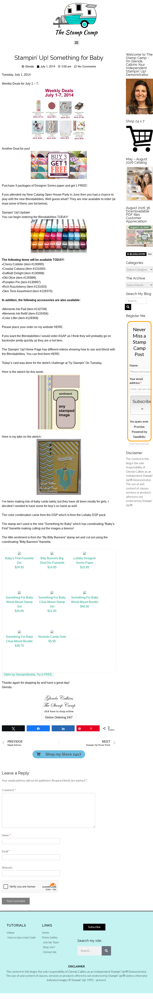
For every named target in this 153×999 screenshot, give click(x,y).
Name (6, 835)
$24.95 (19, 567)
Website (7, 867)
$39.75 (19, 645)
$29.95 (19, 611)
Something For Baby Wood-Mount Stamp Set (19, 602)
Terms (138, 444)
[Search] (106, 950)
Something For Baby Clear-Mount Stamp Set (52, 602)
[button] (77, 42)
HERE (58, 327)
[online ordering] (58, 704)
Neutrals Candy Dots (52, 636)
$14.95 (52, 567)
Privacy (146, 444)
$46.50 (84, 606)
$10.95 (84, 567)
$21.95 (52, 611)
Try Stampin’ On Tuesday (84, 362)
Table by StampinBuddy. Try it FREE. (28, 674)
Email (6, 851)
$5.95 (52, 641)
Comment (9, 790)
